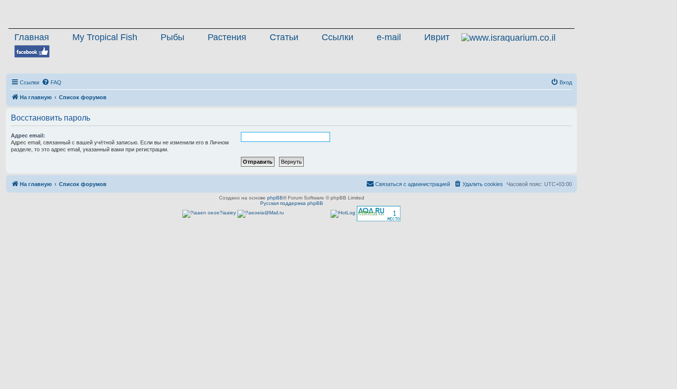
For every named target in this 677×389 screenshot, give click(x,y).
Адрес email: (28, 135)
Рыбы (172, 37)
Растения (227, 37)
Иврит (437, 37)
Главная (31, 37)
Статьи (284, 37)
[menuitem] (51, 82)
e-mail (389, 37)
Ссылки (337, 37)
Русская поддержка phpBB (291, 203)
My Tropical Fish (104, 37)
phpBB (275, 197)
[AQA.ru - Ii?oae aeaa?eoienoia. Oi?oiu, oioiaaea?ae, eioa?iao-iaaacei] (378, 213)
